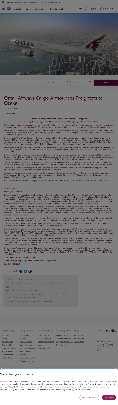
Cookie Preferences (89, 397)
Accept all (109, 397)
